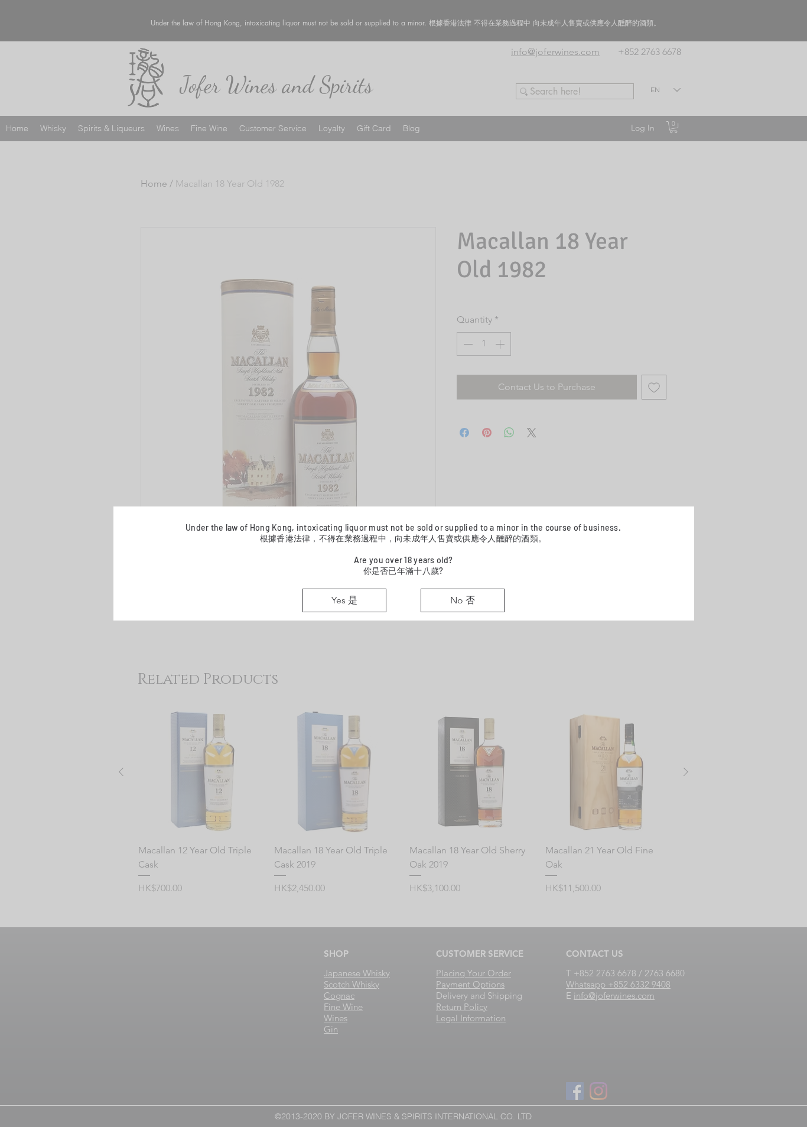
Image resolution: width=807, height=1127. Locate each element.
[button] (344, 600)
